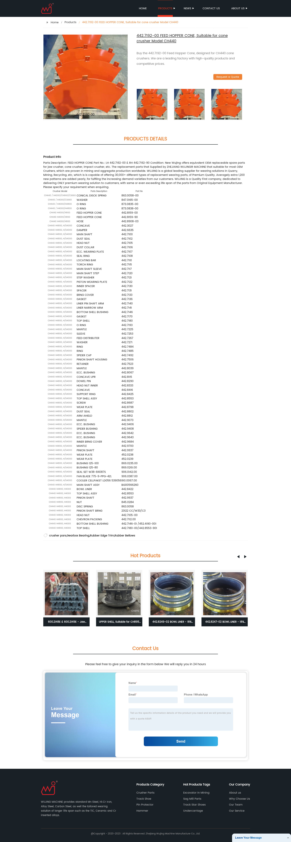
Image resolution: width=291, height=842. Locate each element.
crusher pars (57, 535)
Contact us (211, 8)
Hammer (142, 811)
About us (238, 8)
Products (165, 8)
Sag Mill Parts (192, 799)
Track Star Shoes (194, 805)
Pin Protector (144, 805)
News (187, 8)
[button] (238, 556)
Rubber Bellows (125, 535)
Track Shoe (143, 799)
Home (143, 8)
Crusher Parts (145, 793)
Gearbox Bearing (78, 535)
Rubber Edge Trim (102, 535)
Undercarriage (193, 811)
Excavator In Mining (196, 793)
